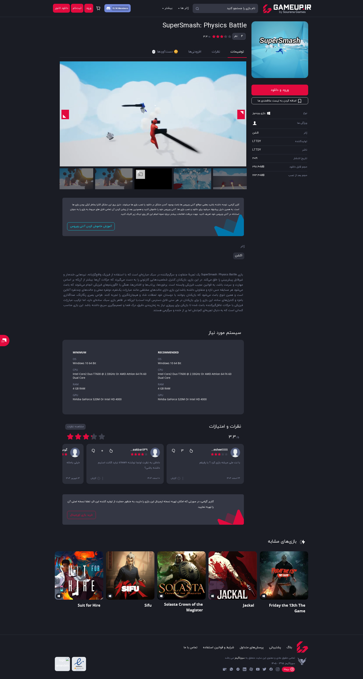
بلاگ (289, 647)
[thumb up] (191, 451)
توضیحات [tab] (237, 51)
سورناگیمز (240, 658)
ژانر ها (185, 8)
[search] (197, 8)
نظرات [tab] (216, 51)
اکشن (255, 133)
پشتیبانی (275, 647)
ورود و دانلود (280, 90)
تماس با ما (190, 647)
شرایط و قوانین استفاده (218, 647)
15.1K (115, 8)
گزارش (174, 478)
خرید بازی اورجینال (81, 515)
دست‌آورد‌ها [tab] (163, 51)
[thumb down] (173, 451)
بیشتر (168, 8)
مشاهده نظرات (75, 426)
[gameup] (287, 9)
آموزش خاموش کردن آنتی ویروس (91, 226)
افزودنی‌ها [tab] (194, 51)
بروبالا (287, 669)
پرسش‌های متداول (252, 647)
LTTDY (256, 141)
